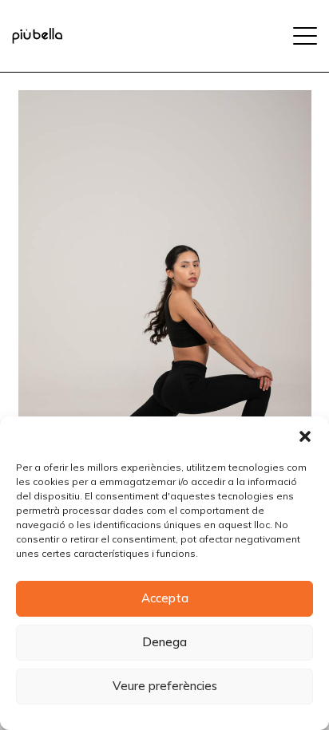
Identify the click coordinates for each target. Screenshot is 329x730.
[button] (305, 436)
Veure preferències (165, 685)
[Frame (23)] (37, 36)
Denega (164, 641)
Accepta (164, 598)
